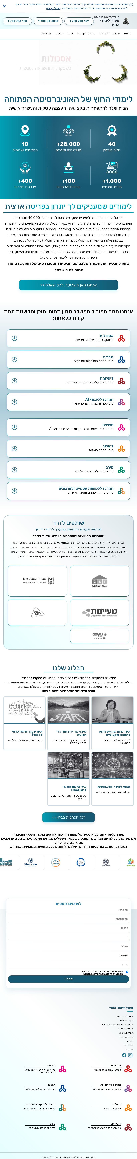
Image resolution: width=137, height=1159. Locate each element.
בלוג (70, 33)
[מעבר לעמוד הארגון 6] (99, 636)
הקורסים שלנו (126, 1020)
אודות (116, 33)
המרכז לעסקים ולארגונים (40, 1104)
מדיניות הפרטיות (125, 1028)
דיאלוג (117, 1104)
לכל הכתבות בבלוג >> (68, 817)
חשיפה (51, 1065)
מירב (52, 1123)
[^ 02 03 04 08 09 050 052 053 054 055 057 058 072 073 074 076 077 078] (68, 937)
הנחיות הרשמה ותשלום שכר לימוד (117, 1024)
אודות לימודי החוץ (125, 1016)
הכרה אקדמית (86, 33)
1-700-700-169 (79, 21)
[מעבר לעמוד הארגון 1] (99, 581)
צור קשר (46, 33)
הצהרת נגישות (126, 1033)
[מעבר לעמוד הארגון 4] (99, 613)
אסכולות (116, 1065)
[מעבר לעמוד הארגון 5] (37, 613)
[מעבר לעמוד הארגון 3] (37, 581)
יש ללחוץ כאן (53, 8)
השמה (59, 33)
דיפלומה (116, 1123)
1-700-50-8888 (48, 21)
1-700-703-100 (17, 21)
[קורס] (68, 964)
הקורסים (104, 33)
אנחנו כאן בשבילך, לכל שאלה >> (68, 285)
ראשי (127, 33)
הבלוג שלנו (128, 1045)
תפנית (51, 1084)
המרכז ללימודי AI (110, 1084)
